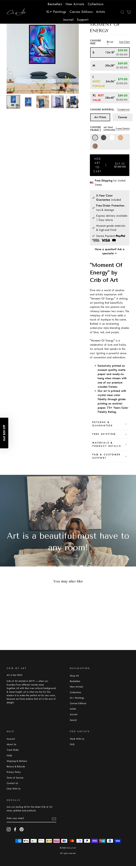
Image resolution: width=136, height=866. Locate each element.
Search (73, 720)
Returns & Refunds (16, 766)
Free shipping (104, 434)
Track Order (13, 749)
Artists (100, 12)
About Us (11, 744)
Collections (96, 4)
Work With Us (77, 739)
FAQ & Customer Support (106, 456)
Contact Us (12, 783)
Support (82, 20)
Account (11, 739)
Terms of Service (15, 777)
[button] (75, 101)
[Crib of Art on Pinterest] (22, 829)
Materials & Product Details (106, 444)
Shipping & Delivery (17, 761)
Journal (68, 20)
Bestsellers (55, 4)
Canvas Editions (81, 12)
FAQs (9, 755)
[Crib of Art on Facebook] (15, 829)
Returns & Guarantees (102, 424)
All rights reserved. (68, 853)
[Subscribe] (54, 818)
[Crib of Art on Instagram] (9, 829)
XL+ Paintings (56, 12)
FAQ (72, 744)
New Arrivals (75, 4)
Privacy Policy (14, 772)
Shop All (74, 675)
